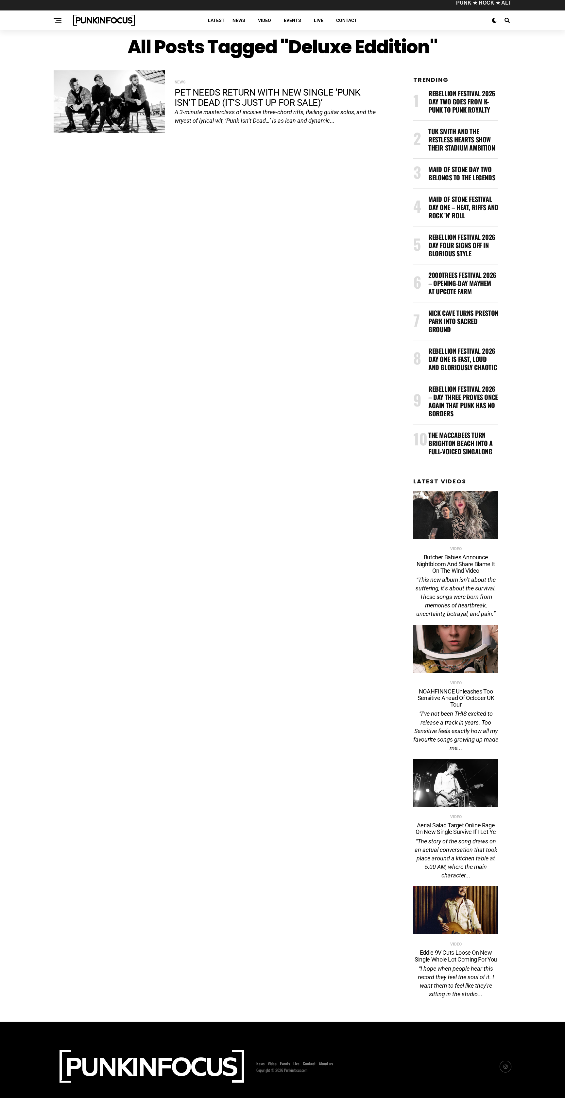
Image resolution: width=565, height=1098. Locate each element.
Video (264, 20)
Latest (216, 20)
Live (318, 20)
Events (292, 20)
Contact (346, 20)
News (238, 20)
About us (326, 1063)
